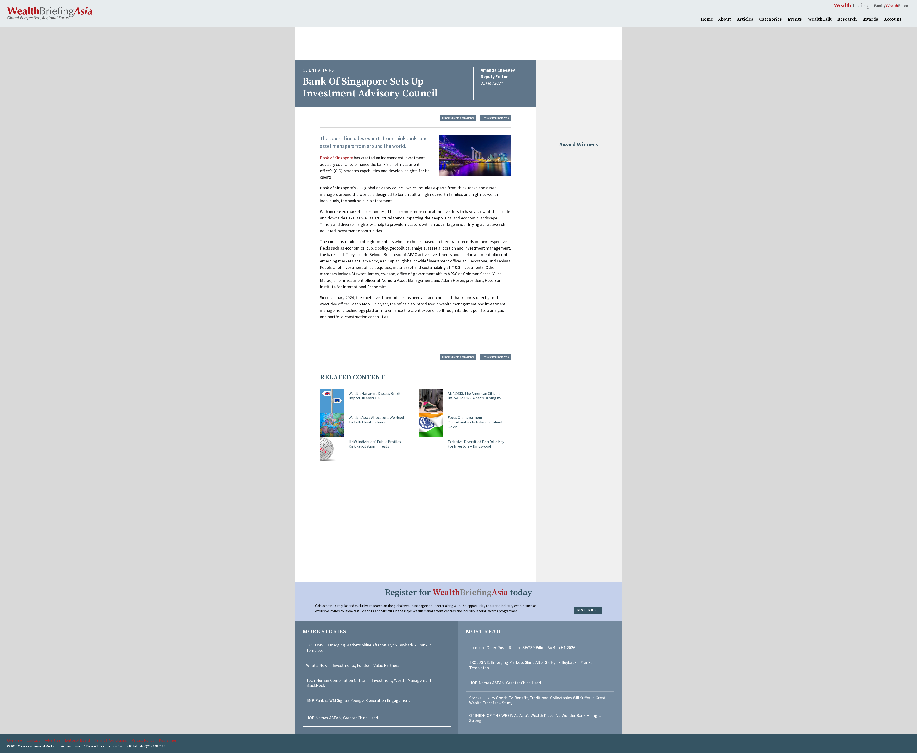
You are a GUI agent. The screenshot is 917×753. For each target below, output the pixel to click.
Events (795, 19)
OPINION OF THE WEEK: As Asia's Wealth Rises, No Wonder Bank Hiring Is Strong (535, 718)
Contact (33, 740)
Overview (14, 740)
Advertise (52, 740)
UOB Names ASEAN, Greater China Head (342, 718)
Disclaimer (167, 740)
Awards (870, 19)
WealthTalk (820, 19)
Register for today (458, 592)
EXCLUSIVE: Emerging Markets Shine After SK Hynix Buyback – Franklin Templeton (369, 647)
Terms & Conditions (111, 740)
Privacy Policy (143, 740)
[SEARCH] (907, 19)
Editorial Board (77, 740)
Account (892, 19)
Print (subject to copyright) (458, 118)
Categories (770, 19)
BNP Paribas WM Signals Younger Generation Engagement (358, 700)
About (724, 19)
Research (847, 19)
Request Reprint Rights (495, 118)
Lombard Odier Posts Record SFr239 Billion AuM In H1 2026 (522, 647)
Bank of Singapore (336, 157)
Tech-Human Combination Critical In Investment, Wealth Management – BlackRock (370, 683)
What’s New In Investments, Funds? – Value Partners (352, 665)
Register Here (587, 610)
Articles (745, 19)
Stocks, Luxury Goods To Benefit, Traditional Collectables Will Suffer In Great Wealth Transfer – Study (537, 700)
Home (707, 19)
